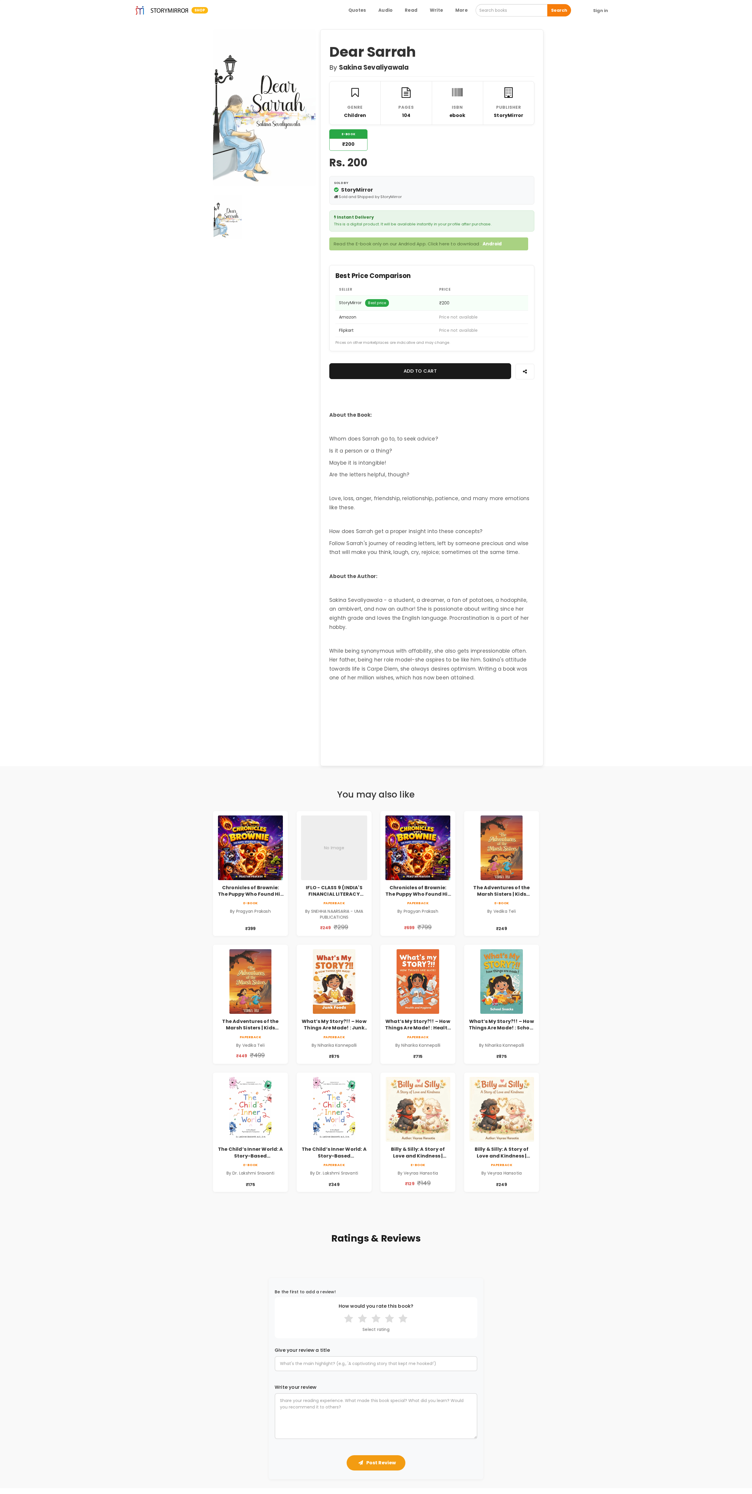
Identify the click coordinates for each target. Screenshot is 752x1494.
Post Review (380, 1462)
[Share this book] (525, 371)
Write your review (295, 1387)
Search (559, 10)
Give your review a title (302, 1350)
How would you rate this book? (376, 1306)
